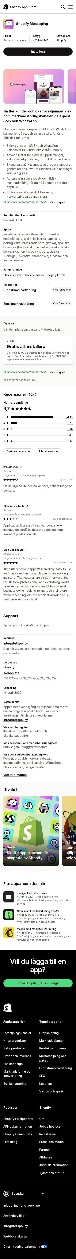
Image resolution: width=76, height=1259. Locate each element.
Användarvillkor (14, 1215)
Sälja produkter (14, 1048)
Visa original (57, 202)
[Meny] (70, 7)
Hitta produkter (14, 1040)
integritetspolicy (15, 720)
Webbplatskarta (15, 1236)
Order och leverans (17, 1056)
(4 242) (44, 40)
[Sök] (63, 7)
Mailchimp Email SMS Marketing (36, 929)
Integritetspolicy (15, 643)
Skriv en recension (18, 451)
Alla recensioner (49, 451)
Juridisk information (53, 1165)
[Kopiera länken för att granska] (21, 467)
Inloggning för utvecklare (21, 1205)
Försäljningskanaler (17, 1033)
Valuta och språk (51, 1091)
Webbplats (11, 673)
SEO (42, 1076)
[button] (38, 898)
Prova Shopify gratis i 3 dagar (38, 983)
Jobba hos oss (50, 1126)
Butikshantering (14, 1083)
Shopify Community (17, 1134)
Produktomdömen (52, 1048)
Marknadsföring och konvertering (17, 1074)
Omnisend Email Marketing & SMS (38, 911)
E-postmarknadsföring (19, 290)
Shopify (61, 40)
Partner (44, 1149)
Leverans (46, 1083)
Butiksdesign (13, 1064)
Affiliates (45, 1157)
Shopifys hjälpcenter (18, 1119)
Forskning (10, 1142)
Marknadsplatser (51, 1040)
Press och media (51, 1142)
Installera (38, 51)
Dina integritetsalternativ (21, 1246)
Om (41, 1119)
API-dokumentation (17, 1126)
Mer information (15, 775)
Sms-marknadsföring (18, 303)
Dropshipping (49, 1033)
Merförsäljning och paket (52, 1058)
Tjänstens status (51, 1173)
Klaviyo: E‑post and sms (32, 893)
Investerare (47, 1134)
